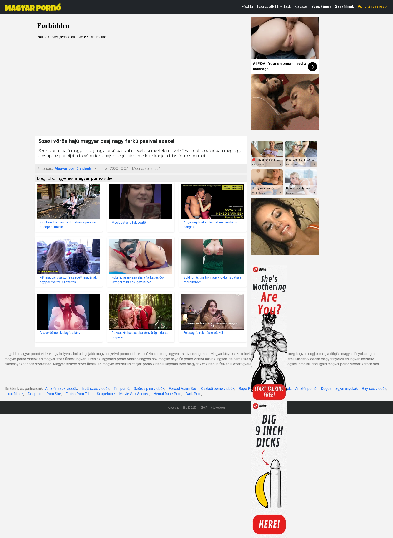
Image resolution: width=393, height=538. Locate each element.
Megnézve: (140, 168)
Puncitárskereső (372, 6)
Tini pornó (121, 388)
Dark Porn (193, 394)
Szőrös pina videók (149, 388)
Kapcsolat (173, 407)
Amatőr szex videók (61, 388)
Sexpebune (106, 394)
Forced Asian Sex (183, 388)
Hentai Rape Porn (167, 394)
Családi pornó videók (217, 388)
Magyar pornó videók (73, 168)
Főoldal (248, 6)
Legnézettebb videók (274, 6)
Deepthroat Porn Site (44, 394)
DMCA (204, 407)
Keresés (301, 6)
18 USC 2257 (189, 407)
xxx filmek (15, 394)
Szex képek (321, 6)
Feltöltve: (101, 168)
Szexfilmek (344, 6)
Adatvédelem (218, 407)
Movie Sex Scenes (134, 394)
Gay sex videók (374, 388)
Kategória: (45, 168)
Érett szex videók (95, 388)
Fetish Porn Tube (79, 394)
